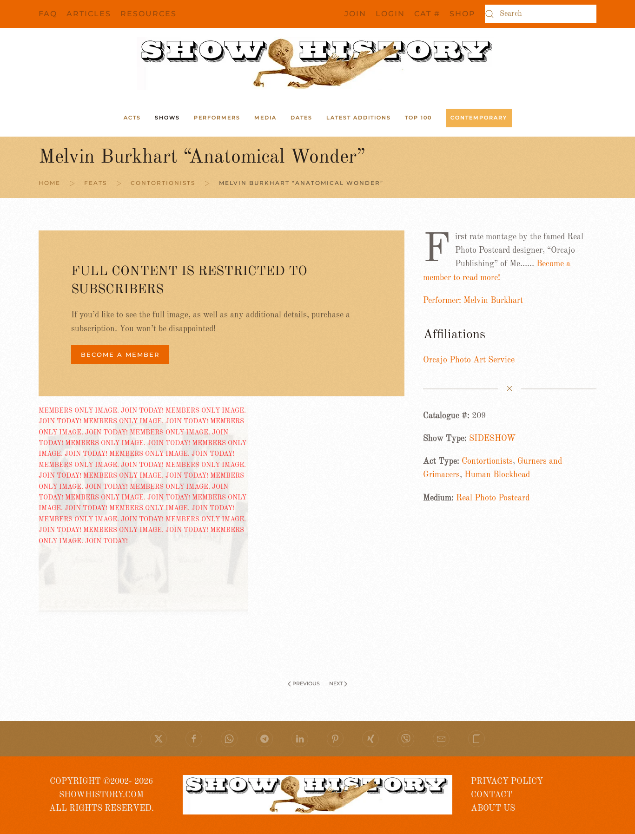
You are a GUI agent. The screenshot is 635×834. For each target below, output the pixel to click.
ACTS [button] (132, 117)
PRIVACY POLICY (507, 781)
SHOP (463, 13)
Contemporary (478, 117)
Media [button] (265, 117)
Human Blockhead (497, 475)
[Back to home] (317, 63)
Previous (306, 683)
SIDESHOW (492, 438)
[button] (476, 738)
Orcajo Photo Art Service (469, 360)
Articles (88, 13)
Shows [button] (167, 117)
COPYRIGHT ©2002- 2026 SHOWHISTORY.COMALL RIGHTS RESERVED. (101, 795)
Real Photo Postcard (492, 498)
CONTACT (491, 795)
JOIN (355, 13)
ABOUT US (493, 808)
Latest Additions (358, 117)
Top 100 (418, 117)
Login (390, 13)
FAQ (48, 13)
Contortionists (487, 461)
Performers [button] (217, 117)
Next (336, 683)
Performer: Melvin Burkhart (473, 300)
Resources (148, 13)
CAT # (427, 13)
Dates (301, 117)
